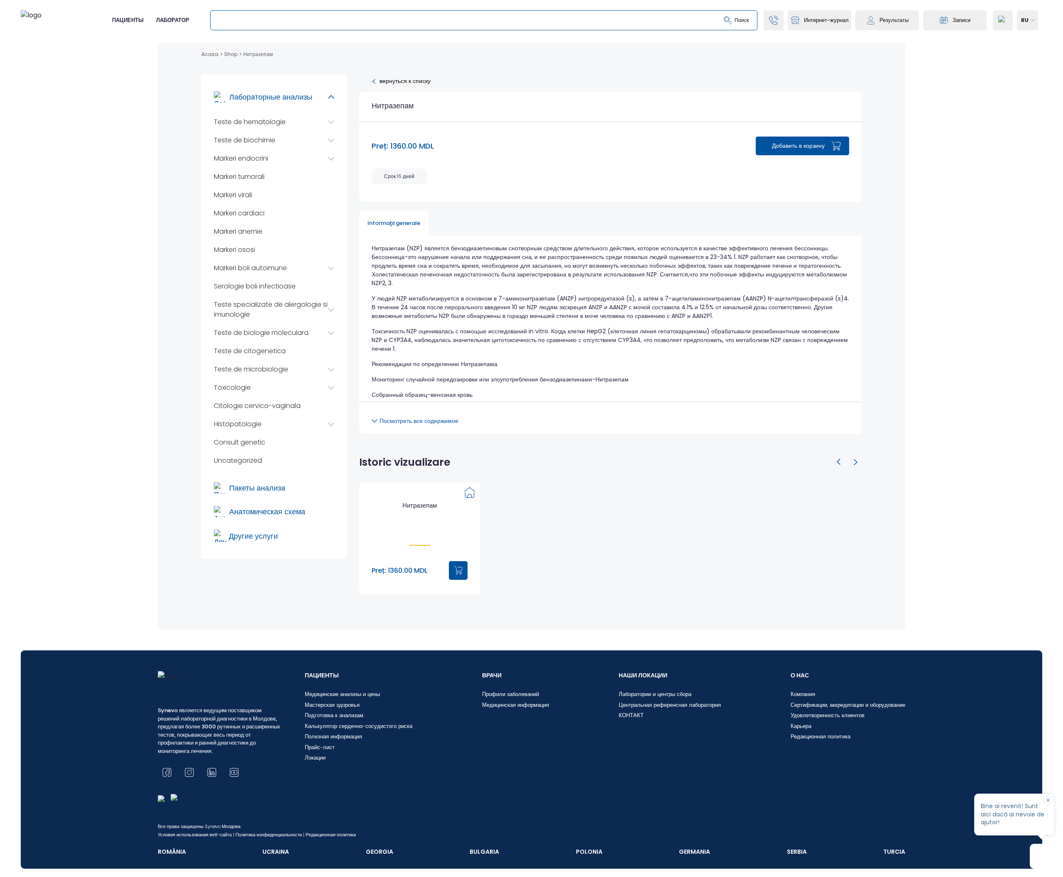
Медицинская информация (515, 705)
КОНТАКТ (631, 715)
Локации (315, 758)
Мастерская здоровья (332, 705)
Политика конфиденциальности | (269, 834)
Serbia (797, 852)
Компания (803, 694)
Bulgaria (484, 852)
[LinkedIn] (212, 772)
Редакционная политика (820, 736)
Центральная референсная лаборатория (670, 705)
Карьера (801, 726)
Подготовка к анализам (334, 715)
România (172, 852)
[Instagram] (189, 772)
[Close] (1048, 800)
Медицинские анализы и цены (342, 694)
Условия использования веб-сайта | (196, 834)
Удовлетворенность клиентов (828, 715)
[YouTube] (234, 772)
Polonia (589, 852)
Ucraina (275, 852)
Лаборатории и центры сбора (655, 694)
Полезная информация (333, 736)
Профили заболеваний (510, 694)
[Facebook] (167, 772)
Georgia (379, 852)
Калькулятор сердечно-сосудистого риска (358, 726)
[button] (839, 462)
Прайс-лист (320, 747)
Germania (694, 852)
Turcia (894, 852)
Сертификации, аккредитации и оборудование (848, 705)
